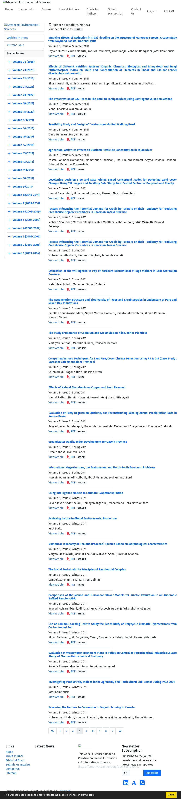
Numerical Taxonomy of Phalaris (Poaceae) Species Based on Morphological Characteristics (107, 544)
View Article (56, 56)
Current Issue (15, 45)
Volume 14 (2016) (23, 145)
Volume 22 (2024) (23, 78)
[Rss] (142, 784)
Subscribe (152, 773)
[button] (95, 795)
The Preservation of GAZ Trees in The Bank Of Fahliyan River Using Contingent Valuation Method (110, 99)
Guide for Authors (93, 11)
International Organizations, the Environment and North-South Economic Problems (101, 467)
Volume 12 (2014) (23, 161)
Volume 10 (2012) (23, 178)
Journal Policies (69, 9)
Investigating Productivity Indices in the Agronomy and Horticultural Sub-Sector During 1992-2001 (111, 682)
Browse (46, 9)
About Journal (14, 756)
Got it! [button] (171, 795)
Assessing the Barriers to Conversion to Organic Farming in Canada (91, 707)
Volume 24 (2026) (23, 61)
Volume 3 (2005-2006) (26, 236)
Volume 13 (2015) (23, 153)
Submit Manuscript (115, 11)
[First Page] (52, 730)
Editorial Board (15, 760)
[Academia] (134, 784)
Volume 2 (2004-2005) (26, 244)
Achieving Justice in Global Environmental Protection (82, 518)
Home (9, 9)
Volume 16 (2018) (23, 128)
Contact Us (136, 11)
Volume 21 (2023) (23, 86)
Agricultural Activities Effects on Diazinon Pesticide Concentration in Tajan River (100, 150)
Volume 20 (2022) (23, 95)
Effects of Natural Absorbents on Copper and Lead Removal (86, 387)
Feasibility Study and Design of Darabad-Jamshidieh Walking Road (91, 124)
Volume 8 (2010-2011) (26, 195)
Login (151, 11)
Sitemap (11, 773)
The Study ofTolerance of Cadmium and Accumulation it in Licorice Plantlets (97, 333)
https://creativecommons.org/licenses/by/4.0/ (109, 766)
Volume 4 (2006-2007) (26, 228)
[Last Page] (120, 730)
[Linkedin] (126, 784)
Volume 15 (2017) (23, 136)
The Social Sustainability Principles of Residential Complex (87, 569)
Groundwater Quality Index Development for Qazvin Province (87, 441)
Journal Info (26, 9)
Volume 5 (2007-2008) (26, 220)
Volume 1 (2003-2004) (26, 253)
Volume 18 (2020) (23, 111)
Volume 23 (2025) (23, 70)
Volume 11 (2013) (23, 170)
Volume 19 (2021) (23, 103)
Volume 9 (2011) (23, 186)
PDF (78, 56)
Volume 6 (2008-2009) (26, 211)
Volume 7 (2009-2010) (26, 203)
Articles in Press (17, 37)
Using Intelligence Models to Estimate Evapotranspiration (85, 493)
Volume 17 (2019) (23, 120)
